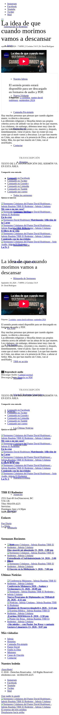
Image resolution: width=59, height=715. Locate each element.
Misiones (11, 652)
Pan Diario (6, 523)
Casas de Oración (15, 655)
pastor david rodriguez (25, 320)
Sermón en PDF (25, 377)
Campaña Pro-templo (17, 644)
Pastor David (13, 647)
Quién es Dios (14, 649)
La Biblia (5, 526)
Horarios (11, 641)
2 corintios (25, 97)
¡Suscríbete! (7, 669)
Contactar (11, 658)
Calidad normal (25, 375)
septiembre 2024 (27, 100)
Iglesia (10, 638)
